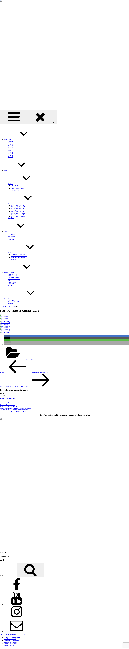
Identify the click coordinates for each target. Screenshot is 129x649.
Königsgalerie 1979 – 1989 (18, 211)
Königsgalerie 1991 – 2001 (18, 213)
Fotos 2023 (10, 146)
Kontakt (10, 280)
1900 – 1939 (14, 187)
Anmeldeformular (12, 274)
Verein (6, 231)
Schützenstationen (12, 252)
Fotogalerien (7, 139)
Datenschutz (11, 300)
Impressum (10, 303)
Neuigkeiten (7, 126)
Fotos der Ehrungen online (7, 405)
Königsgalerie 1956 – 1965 (18, 208)
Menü (54, 123)
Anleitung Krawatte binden (14, 275)
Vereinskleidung (8, 285)
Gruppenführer (11, 236)
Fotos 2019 (10, 152)
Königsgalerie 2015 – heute (18, 216)
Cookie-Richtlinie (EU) (14, 302)
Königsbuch (11, 218)
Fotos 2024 (10, 144)
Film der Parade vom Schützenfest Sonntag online (14, 409)
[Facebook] (17, 591)
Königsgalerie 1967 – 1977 (18, 210)
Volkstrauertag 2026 (7, 398)
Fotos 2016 (10, 157)
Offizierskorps (11, 234)
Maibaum (13, 259)
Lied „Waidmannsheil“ (13, 277)
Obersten (10, 237)
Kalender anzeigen (5, 402)
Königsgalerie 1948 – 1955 (18, 207)
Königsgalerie (11, 203)
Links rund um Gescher (14, 279)
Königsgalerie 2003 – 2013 (18, 214)
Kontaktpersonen (12, 282)
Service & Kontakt (9, 272)
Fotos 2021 (10, 149)
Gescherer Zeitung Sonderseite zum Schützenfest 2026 (15, 411)
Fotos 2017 (10, 155)
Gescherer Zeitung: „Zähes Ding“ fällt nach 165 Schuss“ (15, 408)
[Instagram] (17, 618)
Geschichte (10, 184)
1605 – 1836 (14, 185)
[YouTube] (17, 604)
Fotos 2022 (10, 147)
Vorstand (10, 233)
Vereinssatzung (11, 283)
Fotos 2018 (10, 153)
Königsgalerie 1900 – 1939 (18, 205)
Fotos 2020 (10, 150)
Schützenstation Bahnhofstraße (19, 256)
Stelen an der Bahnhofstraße (18, 257)
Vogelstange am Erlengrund (18, 254)
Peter (20, 306)
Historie (6, 170)
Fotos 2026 (10, 141)
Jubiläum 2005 (15, 190)
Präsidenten (11, 239)
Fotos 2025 (10, 142)
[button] (7, 336)
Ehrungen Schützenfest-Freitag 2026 (10, 406)
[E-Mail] (17, 631)
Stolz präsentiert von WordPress (16, 634)
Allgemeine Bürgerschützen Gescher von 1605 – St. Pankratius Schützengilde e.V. (23, 107)
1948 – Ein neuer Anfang (17, 188)
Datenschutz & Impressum (10, 298)
